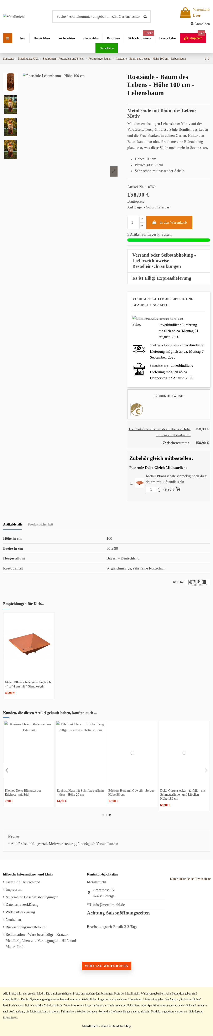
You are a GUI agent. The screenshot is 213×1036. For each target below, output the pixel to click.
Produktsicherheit (40, 524)
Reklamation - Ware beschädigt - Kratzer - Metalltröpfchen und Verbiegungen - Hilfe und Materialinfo (41, 940)
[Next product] (209, 59)
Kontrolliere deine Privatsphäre (190, 878)
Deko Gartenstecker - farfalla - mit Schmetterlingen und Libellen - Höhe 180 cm (182, 794)
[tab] (169, 261)
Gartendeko (115, 1026)
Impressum (14, 889)
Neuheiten (13, 919)
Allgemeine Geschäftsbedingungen (32, 897)
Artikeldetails (12, 524)
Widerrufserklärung (20, 912)
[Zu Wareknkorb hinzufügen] (178, 488)
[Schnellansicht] (29, 674)
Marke (178, 582)
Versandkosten (107, 844)
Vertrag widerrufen (106, 966)
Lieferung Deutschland (23, 882)
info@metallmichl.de (109, 905)
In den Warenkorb (173, 222)
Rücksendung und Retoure (26, 927)
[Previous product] (206, 59)
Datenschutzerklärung (22, 904)
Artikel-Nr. (135, 187)
